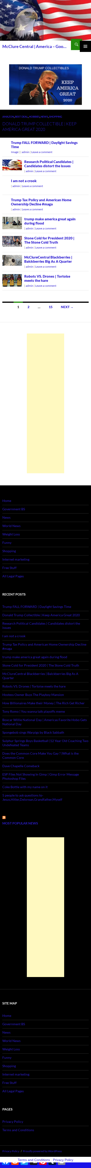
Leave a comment (41, 152)
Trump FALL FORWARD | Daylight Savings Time (36, 607)
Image (14, 152)
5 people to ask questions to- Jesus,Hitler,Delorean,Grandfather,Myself (32, 797)
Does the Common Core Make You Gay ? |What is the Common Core (40, 755)
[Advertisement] (45, 403)
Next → (67, 307)
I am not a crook (24, 181)
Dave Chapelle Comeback (20, 766)
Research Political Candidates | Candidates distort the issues (49, 164)
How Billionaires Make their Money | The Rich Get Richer (43, 703)
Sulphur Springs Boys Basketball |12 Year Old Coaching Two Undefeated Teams (45, 743)
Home (6, 501)
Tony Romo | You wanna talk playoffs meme (33, 711)
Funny (6, 543)
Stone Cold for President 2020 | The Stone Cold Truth (49, 240)
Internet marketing (15, 559)
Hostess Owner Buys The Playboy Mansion (33, 695)
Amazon (8, 116)
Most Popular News (20, 823)
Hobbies (34, 116)
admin (25, 152)
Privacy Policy (12, 1122)
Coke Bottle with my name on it (25, 787)
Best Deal (21, 116)
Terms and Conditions (18, 1130)
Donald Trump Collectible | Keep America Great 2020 (41, 615)
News (44, 116)
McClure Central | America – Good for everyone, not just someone (35, 46)
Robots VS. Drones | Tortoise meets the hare (47, 278)
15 (50, 307)
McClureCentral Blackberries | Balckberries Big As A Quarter (48, 259)
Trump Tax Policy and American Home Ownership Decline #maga (41, 202)
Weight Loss (11, 534)
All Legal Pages (13, 576)
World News (11, 526)
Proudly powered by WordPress (42, 1151)
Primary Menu (85, 46)
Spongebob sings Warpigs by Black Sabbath (33, 732)
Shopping (55, 116)
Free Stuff (9, 568)
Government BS (13, 509)
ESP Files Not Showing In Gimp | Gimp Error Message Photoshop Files (40, 776)
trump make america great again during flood (34, 657)
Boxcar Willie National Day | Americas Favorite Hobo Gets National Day (44, 722)
